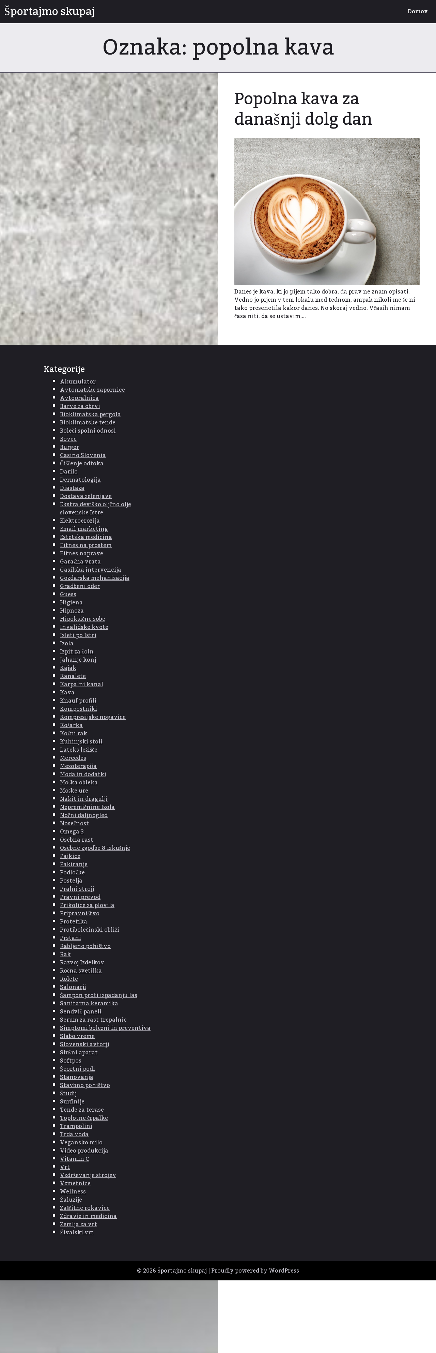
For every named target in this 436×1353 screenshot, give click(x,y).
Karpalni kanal (81, 684)
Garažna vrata (80, 561)
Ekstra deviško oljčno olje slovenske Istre (95, 508)
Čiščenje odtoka (82, 463)
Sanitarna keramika (89, 1003)
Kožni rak (73, 733)
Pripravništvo (79, 913)
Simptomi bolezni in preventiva (105, 1028)
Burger (69, 447)
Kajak (68, 668)
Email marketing (84, 529)
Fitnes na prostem (86, 545)
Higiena (71, 602)
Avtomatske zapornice (92, 390)
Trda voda (74, 1134)
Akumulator (78, 381)
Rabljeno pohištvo (85, 946)
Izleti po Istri (78, 635)
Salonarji (73, 987)
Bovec (68, 439)
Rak (65, 954)
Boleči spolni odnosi (88, 430)
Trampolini (76, 1126)
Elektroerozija (80, 520)
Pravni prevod (80, 897)
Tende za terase (82, 1109)
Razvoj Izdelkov (82, 962)
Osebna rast (76, 840)
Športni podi (77, 1069)
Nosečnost (74, 823)
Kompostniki (78, 709)
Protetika (73, 921)
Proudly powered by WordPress (255, 1270)
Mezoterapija (78, 766)
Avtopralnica (79, 398)
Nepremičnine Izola (87, 807)
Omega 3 (72, 831)
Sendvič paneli (81, 1011)
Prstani (70, 938)
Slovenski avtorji (84, 1044)
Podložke (72, 872)
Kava (67, 692)
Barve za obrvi (80, 406)
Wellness (73, 1191)
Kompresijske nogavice (93, 717)
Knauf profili (78, 700)
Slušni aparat (79, 1052)
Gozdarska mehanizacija (94, 578)
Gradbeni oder (80, 586)
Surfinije (72, 1101)
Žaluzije (71, 1199)
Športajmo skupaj (49, 11)
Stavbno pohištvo (85, 1085)
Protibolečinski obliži (89, 929)
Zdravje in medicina (88, 1216)
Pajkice (70, 856)
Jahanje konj (78, 660)
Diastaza (72, 488)
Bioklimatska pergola (90, 414)
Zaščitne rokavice (85, 1208)
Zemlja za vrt (78, 1224)
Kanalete (73, 676)
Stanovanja (76, 1077)
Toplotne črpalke (84, 1118)
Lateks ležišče (78, 750)
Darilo (69, 471)
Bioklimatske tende (87, 422)
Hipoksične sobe (82, 619)
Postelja (71, 880)
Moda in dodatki (83, 774)
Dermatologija (80, 480)
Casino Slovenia (83, 455)
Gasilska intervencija (90, 570)
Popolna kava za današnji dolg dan (303, 109)
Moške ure (74, 790)
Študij (68, 1093)
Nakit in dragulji (84, 799)
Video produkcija (84, 1150)
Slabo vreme (77, 1036)
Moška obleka (79, 782)
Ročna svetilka (81, 970)
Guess (68, 594)
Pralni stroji (77, 889)
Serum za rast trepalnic (93, 1019)
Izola (67, 643)
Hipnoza (72, 610)
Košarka (71, 725)
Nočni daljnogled (84, 815)
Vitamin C (74, 1159)
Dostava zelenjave (86, 496)
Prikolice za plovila (87, 905)
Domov (418, 11)
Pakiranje (74, 864)
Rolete (69, 979)
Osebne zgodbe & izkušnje (95, 848)
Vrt (65, 1167)
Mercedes (73, 758)
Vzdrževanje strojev (88, 1175)
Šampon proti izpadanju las (98, 995)
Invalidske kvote (84, 627)
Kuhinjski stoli (81, 741)
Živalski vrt (77, 1232)
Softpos (70, 1060)
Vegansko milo (81, 1142)
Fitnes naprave (81, 553)
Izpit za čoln (77, 651)
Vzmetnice (75, 1183)
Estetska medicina (86, 537)
